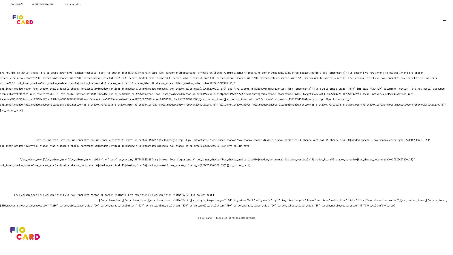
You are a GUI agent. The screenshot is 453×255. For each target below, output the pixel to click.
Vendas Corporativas (13, 184)
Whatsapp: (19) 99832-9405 (17, 134)
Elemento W (7, 189)
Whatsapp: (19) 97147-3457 (17, 129)
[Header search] (443, 35)
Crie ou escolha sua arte (17, 173)
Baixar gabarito (10, 178)
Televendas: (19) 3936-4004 (18, 124)
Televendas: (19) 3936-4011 (18, 118)
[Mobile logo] (24, 241)
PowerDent (6, 194)
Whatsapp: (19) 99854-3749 (17, 139)
